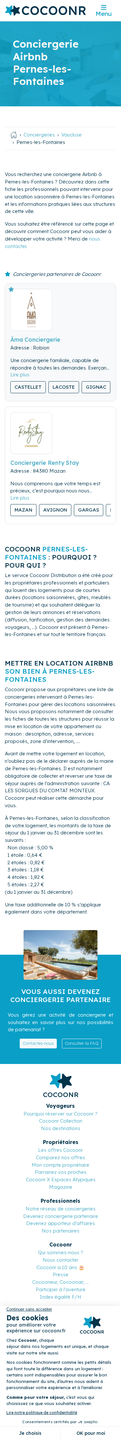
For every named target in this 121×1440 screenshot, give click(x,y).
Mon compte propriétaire (60, 1165)
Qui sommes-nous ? (60, 1252)
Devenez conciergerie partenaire (60, 1216)
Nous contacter (60, 1260)
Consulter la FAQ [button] (82, 1043)
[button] (19, 375)
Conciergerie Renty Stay (44, 462)
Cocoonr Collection (60, 1121)
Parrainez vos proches (60, 1172)
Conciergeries (39, 135)
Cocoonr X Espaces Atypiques (61, 1179)
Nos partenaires (60, 1231)
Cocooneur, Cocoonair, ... (60, 1282)
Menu (104, 14)
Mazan (23, 510)
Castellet (28, 387)
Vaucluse (71, 135)
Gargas (88, 510)
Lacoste (64, 387)
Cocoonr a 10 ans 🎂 (60, 1267)
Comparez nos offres (60, 1157)
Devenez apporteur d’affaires (60, 1223)
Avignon (55, 510)
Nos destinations (60, 1128)
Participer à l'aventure (61, 1289)
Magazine (60, 1187)
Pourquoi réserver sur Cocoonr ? (60, 1114)
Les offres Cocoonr (60, 1150)
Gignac (96, 387)
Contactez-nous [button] (38, 1043)
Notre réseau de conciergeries (60, 1209)
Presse (60, 1274)
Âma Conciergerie (35, 339)
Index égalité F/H (60, 1297)
